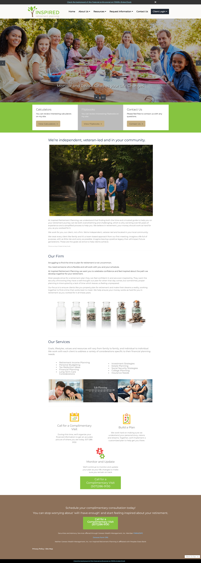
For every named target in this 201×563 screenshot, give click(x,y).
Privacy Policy (38, 549)
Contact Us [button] (135, 124)
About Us (83, 11)
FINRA (136, 533)
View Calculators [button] (47, 124)
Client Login (159, 11)
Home (72, 11)
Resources (99, 11)
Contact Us (142, 11)
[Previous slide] (2, 63)
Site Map (49, 549)
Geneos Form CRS (100, 537)
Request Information (120, 11)
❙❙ (103, 97)
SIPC (141, 533)
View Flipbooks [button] (92, 124)
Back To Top (191, 556)
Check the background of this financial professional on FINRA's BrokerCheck (99, 2)
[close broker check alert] (155, 2)
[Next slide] (198, 63)
